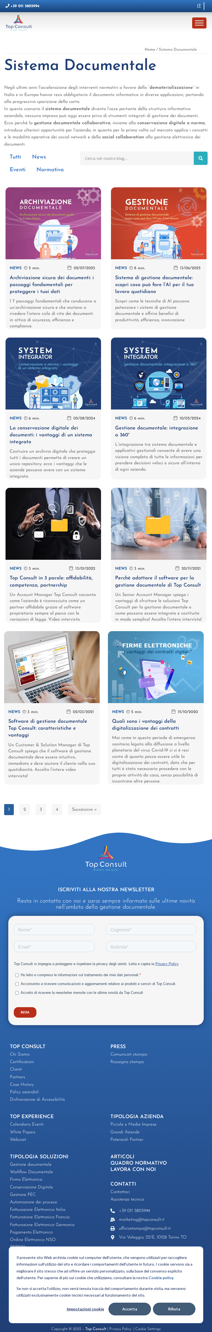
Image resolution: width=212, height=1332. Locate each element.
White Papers (22, 1132)
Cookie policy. (161, 1277)
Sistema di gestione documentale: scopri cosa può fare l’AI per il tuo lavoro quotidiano (154, 285)
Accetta (129, 1309)
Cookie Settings (148, 1329)
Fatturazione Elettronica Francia (40, 1217)
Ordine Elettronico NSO (33, 1240)
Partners (17, 1077)
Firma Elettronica (26, 1179)
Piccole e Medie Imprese (133, 1124)
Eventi (17, 170)
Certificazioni (22, 1062)
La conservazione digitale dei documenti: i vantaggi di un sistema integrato (51, 435)
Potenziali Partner (126, 1139)
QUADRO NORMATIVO (138, 1163)
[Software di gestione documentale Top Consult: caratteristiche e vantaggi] (52, 667)
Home (150, 50)
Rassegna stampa (127, 1062)
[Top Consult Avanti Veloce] (20, 23)
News (39, 157)
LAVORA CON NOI (133, 1169)
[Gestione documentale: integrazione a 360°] (158, 374)
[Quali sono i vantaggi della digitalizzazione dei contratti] (155, 667)
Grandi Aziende (125, 1132)
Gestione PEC (23, 1195)
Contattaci (120, 1192)
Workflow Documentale (31, 1172)
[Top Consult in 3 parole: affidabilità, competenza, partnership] (53, 524)
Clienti (16, 1069)
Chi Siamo (20, 1054)
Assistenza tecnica (127, 1199)
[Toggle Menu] (199, 22)
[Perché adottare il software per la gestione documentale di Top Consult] (158, 524)
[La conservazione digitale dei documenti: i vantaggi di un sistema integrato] (53, 374)
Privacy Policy (120, 1329)
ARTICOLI (122, 1157)
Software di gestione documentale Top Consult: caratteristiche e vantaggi (47, 728)
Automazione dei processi (33, 1202)
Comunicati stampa (128, 1054)
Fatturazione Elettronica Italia (37, 1209)
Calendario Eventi (27, 1124)
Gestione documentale (31, 1164)
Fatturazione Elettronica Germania (42, 1225)
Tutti (15, 157)
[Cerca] (201, 158)
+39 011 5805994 (24, 6)
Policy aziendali (24, 1092)
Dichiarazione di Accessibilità (37, 1099)
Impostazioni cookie (85, 1309)
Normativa (50, 170)
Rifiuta (174, 1309)
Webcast (18, 1139)
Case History (22, 1084)
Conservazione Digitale (31, 1187)
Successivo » (84, 809)
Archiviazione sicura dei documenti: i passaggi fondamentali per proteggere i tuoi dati (52, 285)
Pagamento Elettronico (31, 1232)
